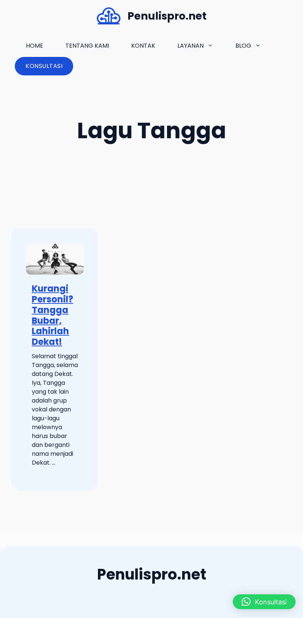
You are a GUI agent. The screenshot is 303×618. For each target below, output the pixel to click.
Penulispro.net (167, 16)
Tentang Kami (87, 45)
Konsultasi (43, 66)
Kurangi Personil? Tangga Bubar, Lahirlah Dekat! (52, 315)
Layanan (190, 45)
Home (34, 45)
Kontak (143, 45)
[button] (264, 601)
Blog (243, 45)
